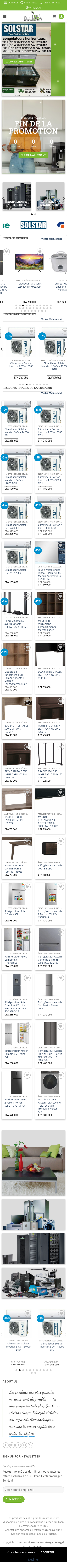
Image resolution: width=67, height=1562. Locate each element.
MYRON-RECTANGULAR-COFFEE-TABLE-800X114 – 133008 (48, 821)
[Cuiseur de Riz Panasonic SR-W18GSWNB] (46, 263)
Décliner (33, 1559)
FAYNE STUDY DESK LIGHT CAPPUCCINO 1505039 (15, 774)
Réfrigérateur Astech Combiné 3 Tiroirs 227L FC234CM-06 (50, 959)
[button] (5, 16)
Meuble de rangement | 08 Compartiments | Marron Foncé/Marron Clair (15, 677)
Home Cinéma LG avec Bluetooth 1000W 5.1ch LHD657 (16, 623)
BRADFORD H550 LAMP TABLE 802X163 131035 (50, 774)
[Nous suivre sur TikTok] (18, 1445)
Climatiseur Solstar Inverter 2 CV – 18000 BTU (50, 432)
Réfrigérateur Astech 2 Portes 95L (16, 913)
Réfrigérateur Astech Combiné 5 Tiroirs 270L (16, 1053)
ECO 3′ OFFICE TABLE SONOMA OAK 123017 (16, 728)
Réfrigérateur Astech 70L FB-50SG (50, 867)
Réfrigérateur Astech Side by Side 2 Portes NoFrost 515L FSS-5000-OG (50, 1055)
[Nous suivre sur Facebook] (6, 1445)
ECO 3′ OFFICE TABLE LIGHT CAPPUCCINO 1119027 (50, 674)
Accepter (48, 1552)
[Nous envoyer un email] (24, 1445)
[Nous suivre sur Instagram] (12, 1445)
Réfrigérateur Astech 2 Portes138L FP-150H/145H (50, 914)
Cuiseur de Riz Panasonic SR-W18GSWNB (46, 286)
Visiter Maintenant (51, 238)
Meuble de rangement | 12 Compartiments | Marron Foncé (48, 625)
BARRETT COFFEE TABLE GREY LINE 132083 (14, 819)
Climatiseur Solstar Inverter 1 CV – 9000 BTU (32, 366)
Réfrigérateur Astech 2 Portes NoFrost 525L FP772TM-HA (16, 1102)
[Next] (64, 198)
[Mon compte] (61, 16)
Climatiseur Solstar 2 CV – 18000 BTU (50, 526)
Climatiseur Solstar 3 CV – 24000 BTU (16, 526)
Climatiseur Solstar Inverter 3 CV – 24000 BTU (16, 432)
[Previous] (3, 198)
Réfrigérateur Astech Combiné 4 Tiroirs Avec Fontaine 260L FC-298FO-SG (16, 1007)
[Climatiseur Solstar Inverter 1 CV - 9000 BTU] (32, 342)
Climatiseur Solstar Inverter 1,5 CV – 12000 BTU (15, 480)
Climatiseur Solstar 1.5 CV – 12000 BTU (15, 571)
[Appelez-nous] (30, 1445)
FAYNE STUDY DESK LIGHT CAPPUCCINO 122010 (49, 728)
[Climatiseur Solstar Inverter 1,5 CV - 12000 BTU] (33, 1334)
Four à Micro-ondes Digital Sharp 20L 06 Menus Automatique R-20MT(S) (50, 574)
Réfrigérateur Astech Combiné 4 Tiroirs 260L (50, 1005)
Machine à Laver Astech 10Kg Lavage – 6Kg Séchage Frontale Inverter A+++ (49, 1105)
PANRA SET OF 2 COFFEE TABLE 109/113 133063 (13, 868)
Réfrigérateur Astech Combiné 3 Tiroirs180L (16, 959)
